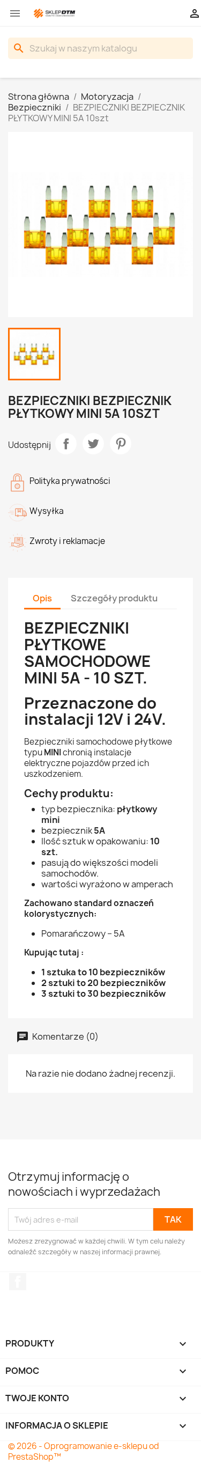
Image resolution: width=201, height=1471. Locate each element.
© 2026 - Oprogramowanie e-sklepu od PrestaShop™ (83, 1451)
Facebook (17, 1281)
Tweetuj (93, 443)
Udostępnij (66, 443)
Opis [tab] (42, 598)
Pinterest (120, 443)
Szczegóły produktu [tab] (114, 598)
